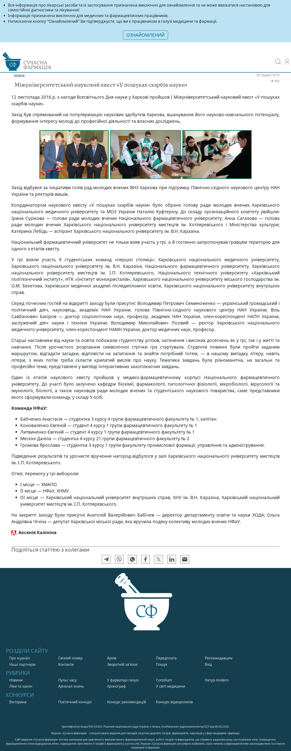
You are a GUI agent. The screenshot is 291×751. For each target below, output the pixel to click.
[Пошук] (278, 58)
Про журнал (19, 651)
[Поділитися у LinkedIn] (171, 552)
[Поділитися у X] (158, 552)
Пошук (161, 657)
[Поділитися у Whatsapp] (132, 552)
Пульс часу (67, 673)
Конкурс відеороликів (174, 695)
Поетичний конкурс (75, 695)
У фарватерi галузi (123, 673)
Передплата (166, 651)
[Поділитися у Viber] (119, 552)
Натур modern (216, 673)
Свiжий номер (70, 651)
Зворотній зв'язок (122, 657)
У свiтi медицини (170, 679)
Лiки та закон (20, 679)
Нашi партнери (22, 657)
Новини (16, 673)
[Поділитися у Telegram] (106, 552)
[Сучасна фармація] (146, 602)
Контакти (66, 657)
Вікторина (18, 695)
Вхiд (208, 657)
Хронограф (116, 679)
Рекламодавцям (218, 651)
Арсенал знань (71, 679)
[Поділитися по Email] (185, 552)
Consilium (164, 673)
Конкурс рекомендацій (126, 695)
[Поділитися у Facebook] (145, 552)
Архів (111, 651)
